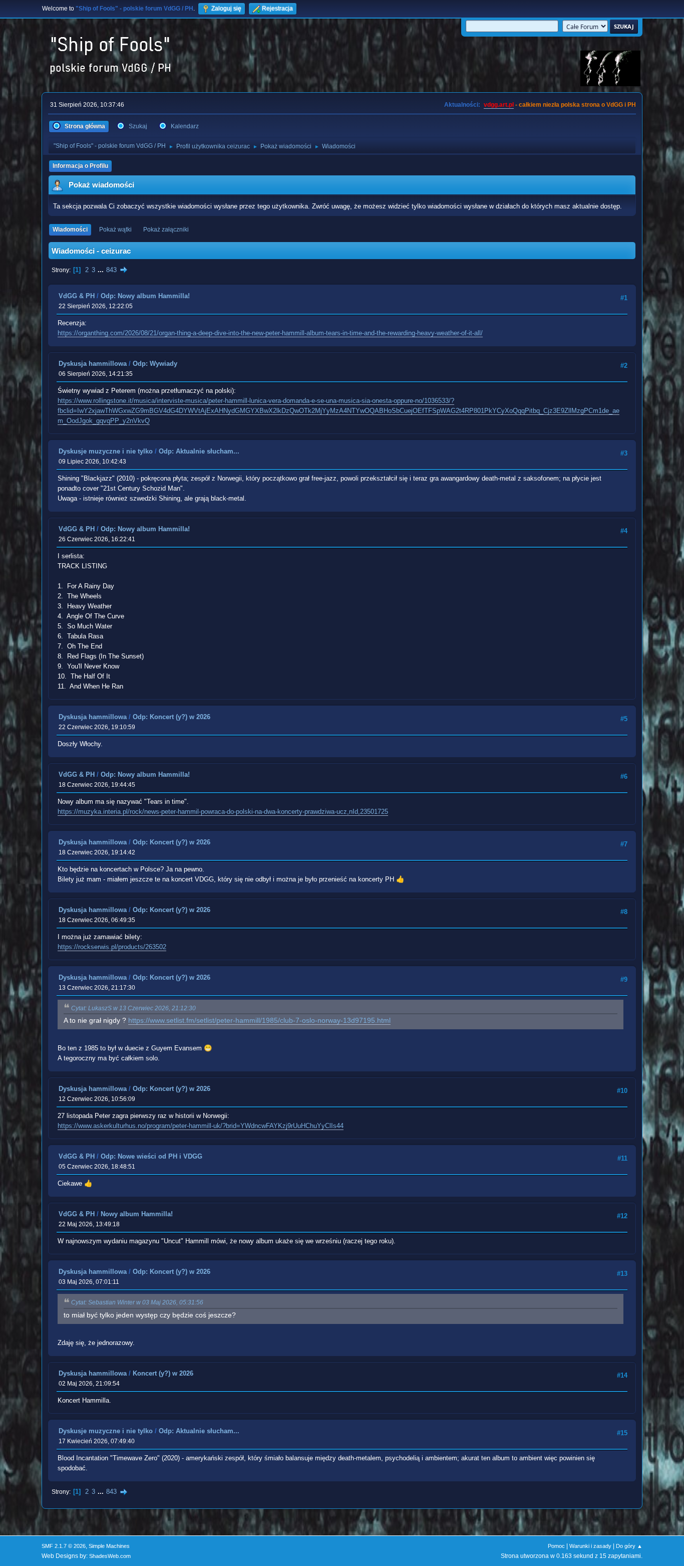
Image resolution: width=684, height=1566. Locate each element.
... (102, 270)
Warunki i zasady (590, 1546)
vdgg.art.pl (499, 104)
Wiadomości (70, 229)
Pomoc (556, 1546)
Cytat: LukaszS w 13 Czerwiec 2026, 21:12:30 (133, 1008)
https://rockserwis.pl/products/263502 (112, 947)
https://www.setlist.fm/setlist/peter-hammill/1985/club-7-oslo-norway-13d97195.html (259, 1020)
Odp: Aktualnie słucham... (199, 451)
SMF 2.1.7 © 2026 (64, 1546)
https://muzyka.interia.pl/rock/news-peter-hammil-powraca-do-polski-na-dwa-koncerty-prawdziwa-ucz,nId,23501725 (223, 811)
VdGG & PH (77, 296)
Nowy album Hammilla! (137, 1214)
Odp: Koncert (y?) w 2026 (171, 717)
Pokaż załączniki (166, 229)
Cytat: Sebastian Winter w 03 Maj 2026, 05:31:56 (137, 1302)
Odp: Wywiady (155, 363)
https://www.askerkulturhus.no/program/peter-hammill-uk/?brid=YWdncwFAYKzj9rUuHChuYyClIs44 (201, 1126)
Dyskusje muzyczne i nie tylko (106, 451)
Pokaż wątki (115, 229)
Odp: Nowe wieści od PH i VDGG (151, 1156)
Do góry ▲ (629, 1546)
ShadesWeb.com (110, 1556)
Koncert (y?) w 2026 (163, 1373)
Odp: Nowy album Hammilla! (145, 296)
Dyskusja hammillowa (93, 363)
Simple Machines (109, 1546)
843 (111, 270)
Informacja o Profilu (80, 165)
